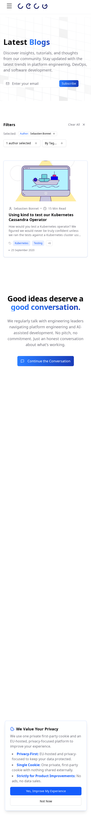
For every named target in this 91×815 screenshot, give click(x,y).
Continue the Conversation (49, 361)
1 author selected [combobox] (18, 143)
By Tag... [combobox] (51, 143)
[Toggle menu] (9, 6)
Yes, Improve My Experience (46, 791)
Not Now (46, 801)
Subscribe (69, 83)
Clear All (74, 124)
